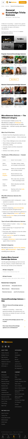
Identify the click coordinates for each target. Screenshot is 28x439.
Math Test (3, 405)
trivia (21, 224)
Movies (16, 359)
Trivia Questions (5, 377)
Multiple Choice (5, 355)
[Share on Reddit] (8, 346)
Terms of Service (13, 434)
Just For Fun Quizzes (19, 291)
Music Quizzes (5, 288)
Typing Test (4, 415)
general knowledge (18, 208)
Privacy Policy (5, 434)
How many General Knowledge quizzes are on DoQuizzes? (11, 326)
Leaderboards (4, 388)
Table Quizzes (4, 363)
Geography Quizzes (17, 285)
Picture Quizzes (5, 359)
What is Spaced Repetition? (18, 397)
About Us (17, 374)
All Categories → (19, 368)
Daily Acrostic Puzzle (6, 399)
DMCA (19, 434)
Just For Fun (10, 235)
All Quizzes (4, 374)
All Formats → (4, 366)
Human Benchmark (5, 417)
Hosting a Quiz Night (20, 400)
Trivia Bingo (4, 403)
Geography (17, 355)
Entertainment (12, 249)
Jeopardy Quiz (5, 392)
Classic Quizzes (5, 352)
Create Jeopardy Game (20, 381)
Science (16, 213)
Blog (16, 377)
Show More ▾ (14, 79)
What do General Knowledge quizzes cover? (13, 306)
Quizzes (7, 6)
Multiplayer (12, 239)
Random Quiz (10, 215)
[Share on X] (2, 346)
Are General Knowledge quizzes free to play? (13, 320)
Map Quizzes (4, 357)
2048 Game (4, 422)
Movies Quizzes (15, 288)
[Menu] (3, 2)
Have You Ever (4, 413)
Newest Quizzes (5, 381)
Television (17, 361)
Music (16, 357)
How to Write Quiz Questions (19, 391)
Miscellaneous (18, 366)
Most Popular (4, 379)
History (23, 213)
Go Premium (18, 402)
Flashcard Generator (6, 394)
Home (2, 6)
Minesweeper (4, 419)
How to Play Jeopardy (20, 388)
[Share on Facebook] (5, 346)
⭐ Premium (23, 2)
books (22, 189)
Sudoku (3, 424)
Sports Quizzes (6, 285)
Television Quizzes (7, 291)
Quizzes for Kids (5, 396)
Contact (17, 404)
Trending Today (5, 383)
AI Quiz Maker (18, 379)
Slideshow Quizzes (6, 361)
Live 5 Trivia (4, 401)
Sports (16, 352)
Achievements (18, 406)
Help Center (18, 383)
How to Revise (18, 385)
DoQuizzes (18, 122)
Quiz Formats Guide (19, 394)
